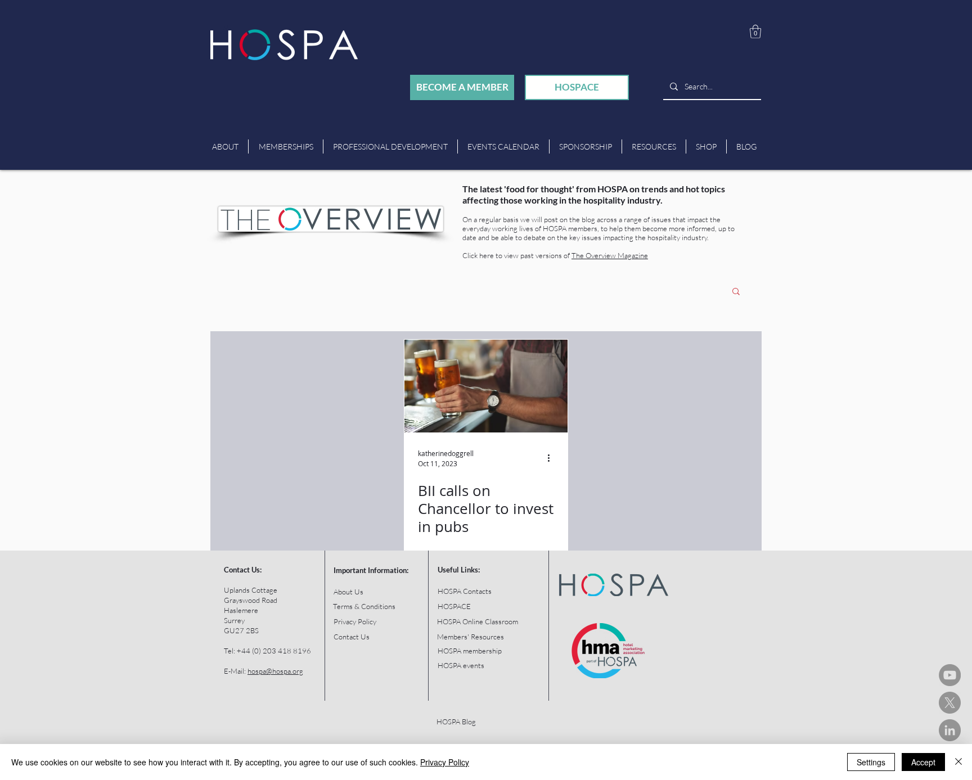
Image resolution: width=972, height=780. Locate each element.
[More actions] (552, 458)
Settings (871, 762)
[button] (755, 31)
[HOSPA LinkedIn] (950, 730)
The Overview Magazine (610, 255)
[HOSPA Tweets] (950, 703)
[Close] (958, 762)
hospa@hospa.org (275, 670)
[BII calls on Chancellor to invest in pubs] (486, 386)
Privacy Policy (444, 762)
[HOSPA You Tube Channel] (950, 675)
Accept (923, 762)
